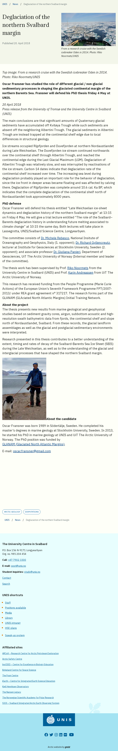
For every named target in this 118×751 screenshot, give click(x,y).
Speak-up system (15, 635)
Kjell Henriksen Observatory (15, 686)
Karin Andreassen (80, 272)
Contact (6, 577)
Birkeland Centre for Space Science (19, 670)
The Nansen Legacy (11, 692)
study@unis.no (32, 571)
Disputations (32, 511)
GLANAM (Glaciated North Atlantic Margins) (33, 444)
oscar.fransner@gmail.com (32, 451)
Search (6, 583)
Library (9, 617)
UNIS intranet (12, 622)
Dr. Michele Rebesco (55, 238)
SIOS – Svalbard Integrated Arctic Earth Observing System (30, 703)
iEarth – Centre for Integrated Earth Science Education (28, 681)
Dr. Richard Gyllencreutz (93, 243)
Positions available (15, 607)
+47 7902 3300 (17, 559)
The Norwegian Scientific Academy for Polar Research (28, 697)
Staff (8, 602)
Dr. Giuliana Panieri (66, 252)
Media (8, 612)
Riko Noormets (77, 268)
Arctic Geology (12, 511)
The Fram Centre (10, 675)
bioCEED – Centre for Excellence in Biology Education (27, 664)
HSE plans (11, 628)
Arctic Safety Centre (12, 659)
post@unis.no (18, 565)
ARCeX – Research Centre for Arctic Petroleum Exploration (30, 653)
